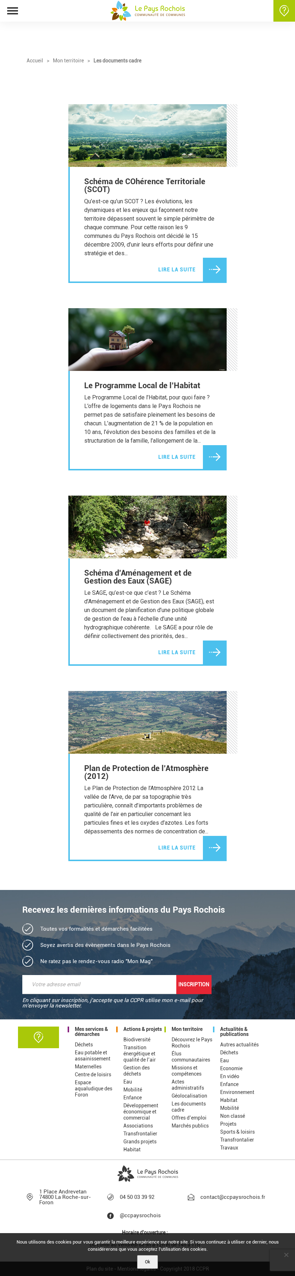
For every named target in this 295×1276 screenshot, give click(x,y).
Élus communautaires (191, 1057)
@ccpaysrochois (140, 1216)
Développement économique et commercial (140, 1112)
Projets (228, 1124)
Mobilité (132, 1090)
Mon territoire (187, 1029)
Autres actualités (239, 1044)
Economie (231, 1068)
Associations (138, 1126)
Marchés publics (190, 1126)
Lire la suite (177, 270)
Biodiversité (136, 1039)
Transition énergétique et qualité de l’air (139, 1054)
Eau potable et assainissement (92, 1056)
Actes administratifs (188, 1085)
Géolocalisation (189, 1096)
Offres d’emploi (189, 1118)
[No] (286, 1254)
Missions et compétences (186, 1071)
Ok (147, 1261)
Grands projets (139, 1141)
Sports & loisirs (237, 1132)
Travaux (229, 1148)
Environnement (237, 1092)
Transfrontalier (140, 1134)
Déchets (84, 1044)
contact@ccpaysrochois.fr (231, 1197)
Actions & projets (142, 1029)
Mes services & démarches (91, 1031)
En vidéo (229, 1076)
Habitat (132, 1149)
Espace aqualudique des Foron (93, 1089)
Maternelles (88, 1066)
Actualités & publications (234, 1031)
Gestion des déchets (136, 1071)
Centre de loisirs (93, 1074)
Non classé (232, 1116)
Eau (127, 1082)
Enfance (132, 1097)
